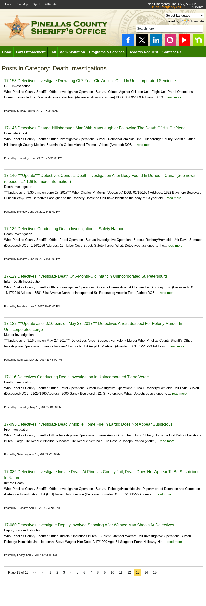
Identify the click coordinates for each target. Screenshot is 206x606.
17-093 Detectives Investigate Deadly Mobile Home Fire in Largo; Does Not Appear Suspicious (88, 424)
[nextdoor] (198, 40)
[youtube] (184, 40)
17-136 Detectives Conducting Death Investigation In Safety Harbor (63, 229)
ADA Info (51, 4)
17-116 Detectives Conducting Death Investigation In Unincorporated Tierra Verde (76, 377)
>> (171, 572)
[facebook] (128, 40)
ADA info (197, 7)
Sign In (37, 4)
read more (174, 97)
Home (8, 4)
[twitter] (142, 40)
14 (146, 572)
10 (112, 572)
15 (155, 572)
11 (120, 572)
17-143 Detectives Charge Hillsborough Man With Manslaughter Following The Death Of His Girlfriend (95, 128)
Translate (197, 21)
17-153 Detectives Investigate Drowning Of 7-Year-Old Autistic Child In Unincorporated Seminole (90, 81)
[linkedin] (156, 40)
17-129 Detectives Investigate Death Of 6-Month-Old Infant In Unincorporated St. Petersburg (85, 276)
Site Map (22, 4)
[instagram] (170, 40)
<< (35, 572)
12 (129, 572)
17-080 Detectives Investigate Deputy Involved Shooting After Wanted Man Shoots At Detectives (89, 525)
